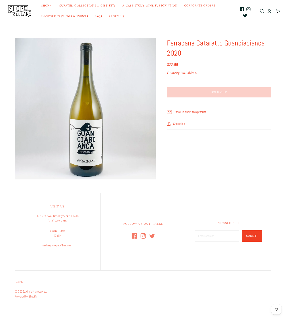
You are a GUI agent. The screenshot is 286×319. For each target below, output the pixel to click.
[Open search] (262, 11)
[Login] (269, 11)
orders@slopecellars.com (57, 245)
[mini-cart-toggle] (278, 11)
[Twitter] (245, 15)
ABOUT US (116, 16)
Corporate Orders (199, 5)
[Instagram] (248, 9)
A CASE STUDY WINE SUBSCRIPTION (149, 5)
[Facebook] (242, 9)
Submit (252, 236)
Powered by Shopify (26, 296)
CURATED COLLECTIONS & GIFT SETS (87, 5)
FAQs (98, 16)
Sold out (219, 92)
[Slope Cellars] (20, 11)
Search (19, 282)
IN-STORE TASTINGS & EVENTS (64, 16)
